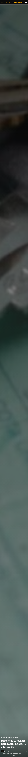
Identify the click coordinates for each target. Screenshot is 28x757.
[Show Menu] (2, 2)
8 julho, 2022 (6, 753)
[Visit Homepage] (14, 2)
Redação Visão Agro (10, 751)
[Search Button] (26, 2)
